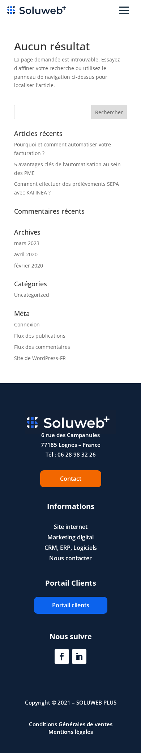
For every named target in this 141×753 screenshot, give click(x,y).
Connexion (27, 324)
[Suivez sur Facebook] (62, 656)
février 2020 (28, 265)
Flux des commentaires (42, 346)
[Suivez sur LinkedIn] (79, 656)
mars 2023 (26, 243)
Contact (70, 479)
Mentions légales (70, 731)
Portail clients (70, 605)
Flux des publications (39, 335)
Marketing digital (70, 537)
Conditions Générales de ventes (70, 724)
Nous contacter (70, 558)
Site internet (70, 527)
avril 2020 (26, 254)
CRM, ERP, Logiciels (70, 548)
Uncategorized (31, 294)
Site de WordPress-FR (40, 358)
